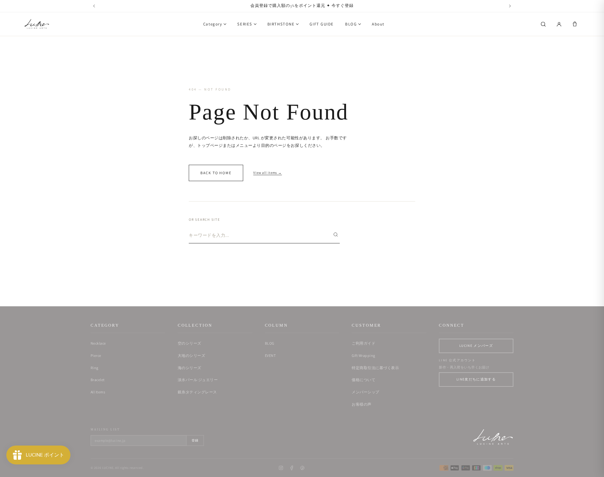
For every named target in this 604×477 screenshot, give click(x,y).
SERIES (244, 24)
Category (212, 24)
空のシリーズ (189, 343)
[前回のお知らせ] (94, 6)
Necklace (98, 343)
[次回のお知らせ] (510, 6)
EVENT (270, 355)
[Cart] (575, 24)
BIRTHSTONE (281, 24)
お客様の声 (361, 404)
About (378, 24)
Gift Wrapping (363, 355)
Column (276, 325)
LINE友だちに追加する (476, 379)
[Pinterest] (302, 467)
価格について (363, 379)
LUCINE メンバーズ (476, 345)
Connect (451, 325)
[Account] (559, 24)
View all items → (267, 172)
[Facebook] (291, 467)
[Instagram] (280, 467)
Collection (195, 325)
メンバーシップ (365, 392)
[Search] (543, 24)
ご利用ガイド (363, 343)
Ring (94, 367)
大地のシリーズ (191, 355)
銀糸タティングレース (197, 392)
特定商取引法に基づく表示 (375, 367)
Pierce (96, 355)
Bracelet (98, 379)
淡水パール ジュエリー (198, 379)
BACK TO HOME (216, 172)
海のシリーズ (189, 367)
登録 (195, 440)
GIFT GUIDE (322, 24)
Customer (366, 325)
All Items (98, 392)
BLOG (351, 24)
